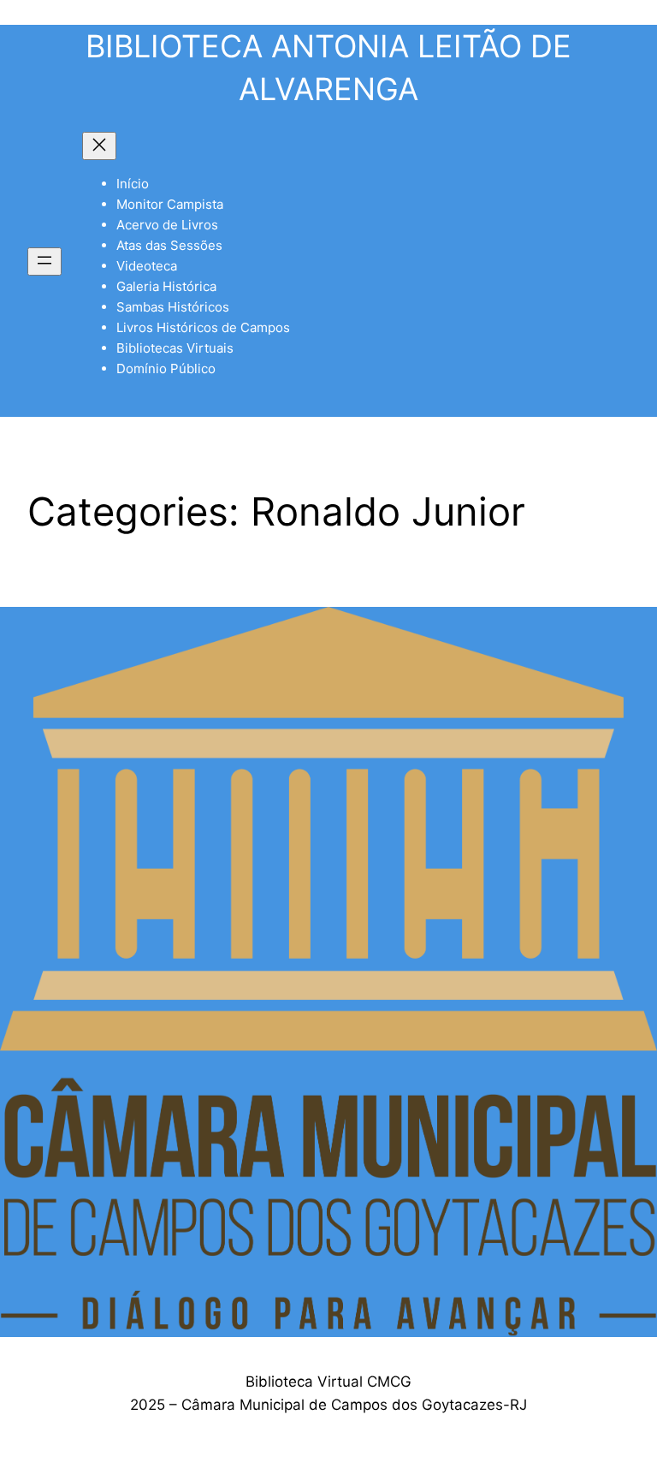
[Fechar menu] (99, 146)
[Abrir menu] (44, 261)
